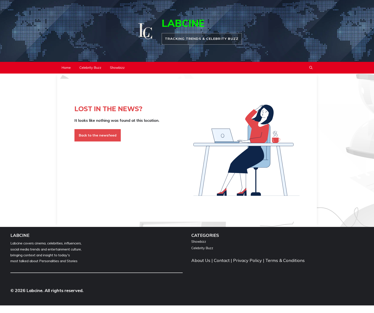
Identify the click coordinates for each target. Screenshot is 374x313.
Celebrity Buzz (90, 68)
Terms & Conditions (285, 260)
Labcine (183, 23)
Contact (222, 260)
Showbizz (117, 68)
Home (66, 68)
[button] (311, 68)
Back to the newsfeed (97, 135)
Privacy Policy (247, 260)
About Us (201, 260)
